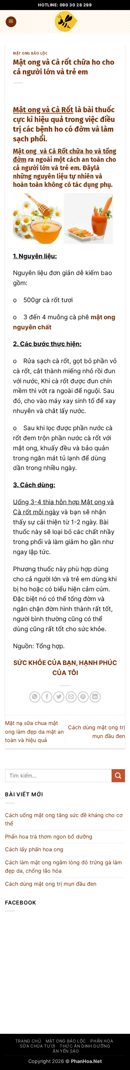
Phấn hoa (101, 1041)
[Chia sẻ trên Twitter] (58, 697)
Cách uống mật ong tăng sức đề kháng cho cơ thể (64, 819)
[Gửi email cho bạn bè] (71, 697)
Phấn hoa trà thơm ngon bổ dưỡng (48, 836)
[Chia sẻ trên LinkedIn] (95, 697)
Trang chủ (28, 1041)
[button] (11, 21)
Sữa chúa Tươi (37, 1046)
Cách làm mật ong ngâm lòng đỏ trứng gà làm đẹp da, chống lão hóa (63, 866)
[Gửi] (118, 775)
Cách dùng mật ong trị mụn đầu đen (50, 883)
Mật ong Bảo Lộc (30, 53)
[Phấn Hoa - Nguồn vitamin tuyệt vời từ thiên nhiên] (66, 22)
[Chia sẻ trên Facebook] (46, 697)
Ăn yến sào (66, 1051)
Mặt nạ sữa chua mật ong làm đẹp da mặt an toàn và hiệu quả (34, 731)
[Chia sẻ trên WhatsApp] (34, 697)
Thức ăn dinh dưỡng (85, 1046)
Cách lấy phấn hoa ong (34, 849)
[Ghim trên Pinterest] (83, 697)
